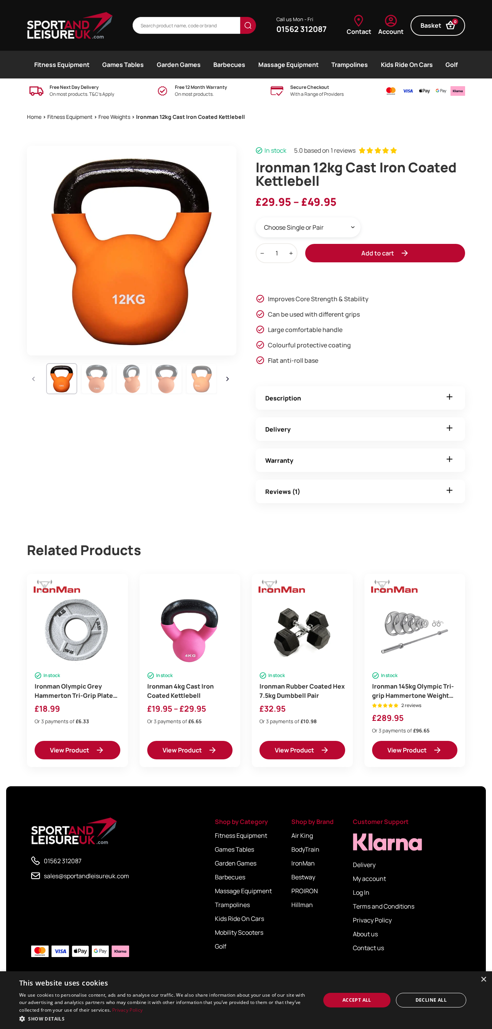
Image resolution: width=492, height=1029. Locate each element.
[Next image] (229, 379)
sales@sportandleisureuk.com (86, 876)
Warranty (279, 460)
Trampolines (349, 65)
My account (369, 878)
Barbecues (229, 65)
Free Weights (114, 116)
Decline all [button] (431, 1000)
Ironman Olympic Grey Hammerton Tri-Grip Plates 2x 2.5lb (75, 691)
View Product (69, 750)
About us (365, 934)
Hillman (302, 905)
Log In (361, 892)
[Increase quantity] (291, 253)
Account (391, 31)
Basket (439, 24)
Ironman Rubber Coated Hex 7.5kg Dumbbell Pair (302, 691)
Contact (359, 31)
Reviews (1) (282, 491)
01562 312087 (301, 29)
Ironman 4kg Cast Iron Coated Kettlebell (180, 691)
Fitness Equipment (62, 65)
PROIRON (304, 891)
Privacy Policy (372, 920)
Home (34, 116)
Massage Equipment (288, 65)
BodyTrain (305, 849)
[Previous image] (34, 379)
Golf (451, 65)
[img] (70, 25)
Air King (302, 835)
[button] (165, 1018)
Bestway (303, 877)
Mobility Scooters (239, 932)
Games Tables (123, 65)
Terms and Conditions (383, 906)
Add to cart (377, 253)
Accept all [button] (356, 1000)
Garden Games (179, 65)
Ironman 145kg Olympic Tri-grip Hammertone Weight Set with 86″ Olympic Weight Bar (413, 691)
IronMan (303, 863)
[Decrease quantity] (262, 253)
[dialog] (246, 1000)
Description (283, 398)
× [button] (483, 979)
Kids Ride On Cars (407, 65)
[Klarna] (387, 842)
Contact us (368, 948)
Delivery (278, 429)
